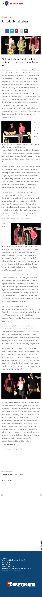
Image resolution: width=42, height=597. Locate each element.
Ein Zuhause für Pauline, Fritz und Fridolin (12, 474)
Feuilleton (4, 17)
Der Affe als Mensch (6, 480)
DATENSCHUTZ (16, 570)
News (11, 17)
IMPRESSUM (5, 570)
